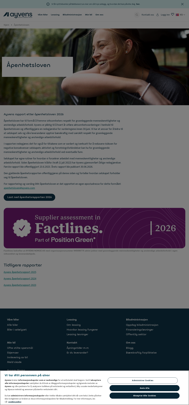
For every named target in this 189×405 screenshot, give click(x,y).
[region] (94, 387)
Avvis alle (144, 388)
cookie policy (14, 401)
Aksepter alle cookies (144, 395)
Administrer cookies (142, 380)
